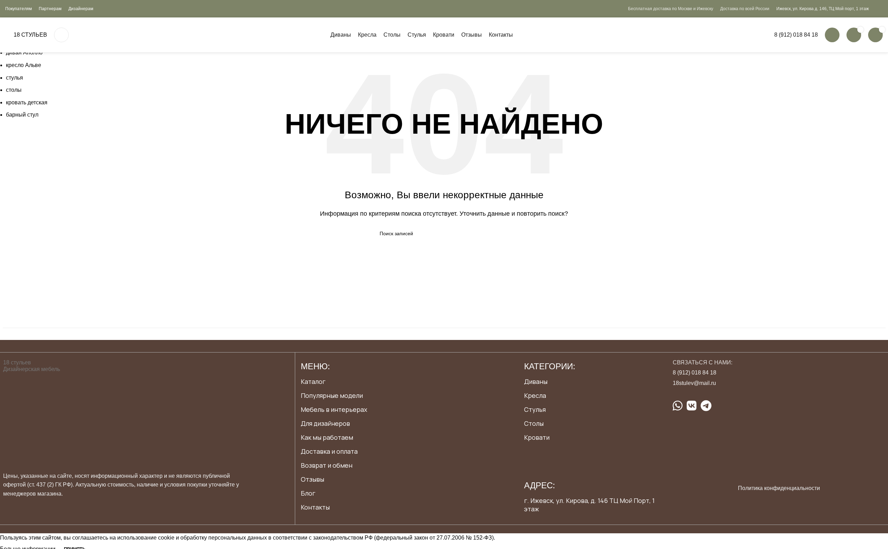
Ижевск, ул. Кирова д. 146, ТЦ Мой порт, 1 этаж (822, 8)
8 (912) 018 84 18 (796, 35)
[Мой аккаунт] (832, 35)
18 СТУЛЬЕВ (30, 35)
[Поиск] (61, 35)
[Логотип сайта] (6, 35)
